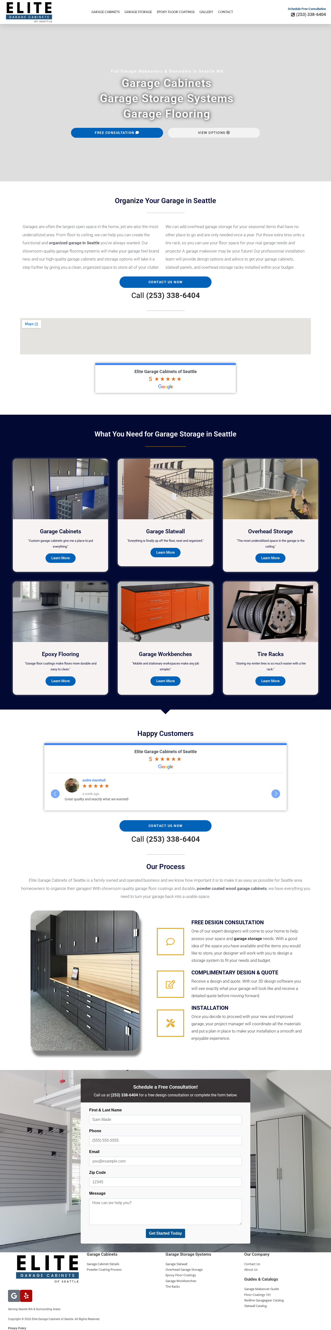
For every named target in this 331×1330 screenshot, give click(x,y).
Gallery (206, 12)
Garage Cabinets (105, 12)
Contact (225, 12)
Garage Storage (138, 12)
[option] (165, 789)
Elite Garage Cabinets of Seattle (165, 371)
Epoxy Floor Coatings (176, 12)
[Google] (14, 1296)
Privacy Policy (17, 1328)
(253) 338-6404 (173, 295)
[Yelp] (26, 1296)
